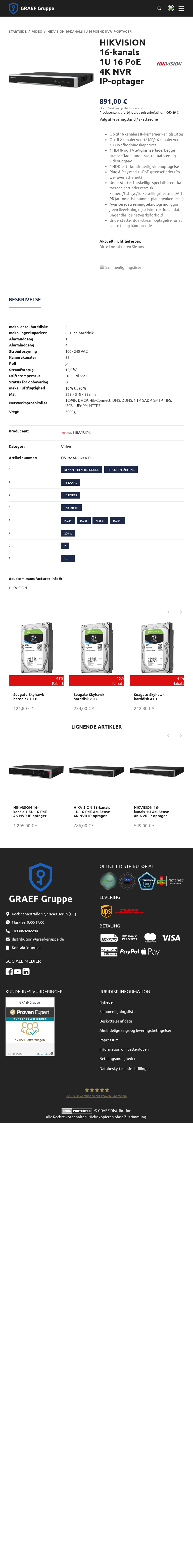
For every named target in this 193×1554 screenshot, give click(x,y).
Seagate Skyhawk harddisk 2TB (89, 696)
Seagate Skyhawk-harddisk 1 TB (29, 696)
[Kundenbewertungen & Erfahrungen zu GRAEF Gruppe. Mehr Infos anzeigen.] (30, 1026)
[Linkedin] (26, 971)
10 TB (67, 559)
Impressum (109, 1039)
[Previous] (168, 612)
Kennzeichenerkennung (81, 470)
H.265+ (100, 520)
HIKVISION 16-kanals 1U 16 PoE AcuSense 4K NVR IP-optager (92, 811)
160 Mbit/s (71, 508)
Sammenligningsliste (117, 1011)
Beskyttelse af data (116, 1020)
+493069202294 (25, 930)
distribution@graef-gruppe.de (38, 939)
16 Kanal (70, 482)
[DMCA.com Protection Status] (78, 1110)
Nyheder (107, 1002)
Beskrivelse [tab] (25, 299)
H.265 (83, 520)
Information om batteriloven (124, 1049)
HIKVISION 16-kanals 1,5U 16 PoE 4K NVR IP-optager (30, 811)
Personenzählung (121, 470)
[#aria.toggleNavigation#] (181, 8)
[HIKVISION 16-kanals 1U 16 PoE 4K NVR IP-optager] (51, 79)
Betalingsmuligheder (118, 1058)
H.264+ (117, 520)
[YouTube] (17, 971)
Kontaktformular (26, 947)
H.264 (68, 520)
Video (66, 446)
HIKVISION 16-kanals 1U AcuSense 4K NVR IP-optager (151, 811)
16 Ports (70, 495)
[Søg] (159, 8)
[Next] (181, 612)
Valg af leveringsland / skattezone (129, 119)
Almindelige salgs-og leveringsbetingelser (135, 1030)
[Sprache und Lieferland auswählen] (170, 8)
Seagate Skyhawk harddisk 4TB (149, 696)
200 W (68, 533)
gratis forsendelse (132, 108)
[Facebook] (9, 971)
